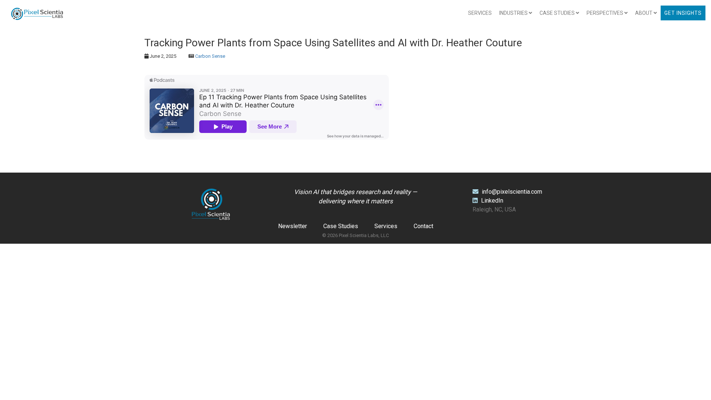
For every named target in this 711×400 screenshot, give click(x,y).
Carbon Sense (210, 56)
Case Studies (340, 226)
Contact (423, 226)
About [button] (644, 13)
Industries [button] (514, 13)
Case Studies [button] (558, 13)
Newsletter (292, 226)
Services (480, 13)
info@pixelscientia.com (512, 191)
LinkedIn (491, 200)
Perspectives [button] (605, 13)
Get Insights (683, 13)
